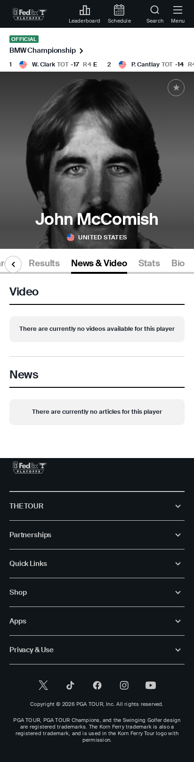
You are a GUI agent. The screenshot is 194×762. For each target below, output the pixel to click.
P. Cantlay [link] (145, 64)
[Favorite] (176, 87)
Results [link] (44, 263)
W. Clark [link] (43, 64)
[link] (29, 14)
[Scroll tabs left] (13, 264)
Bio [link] (178, 263)
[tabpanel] (97, 356)
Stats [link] (149, 263)
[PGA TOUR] (29, 467)
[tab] (44, 265)
